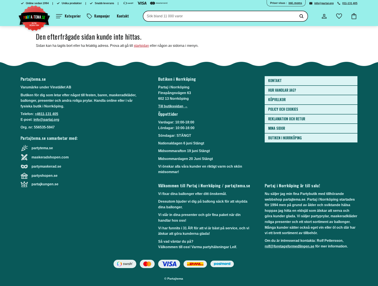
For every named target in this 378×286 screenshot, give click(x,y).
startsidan (141, 45)
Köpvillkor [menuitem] (277, 99)
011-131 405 (349, 3)
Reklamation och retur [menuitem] (286, 118)
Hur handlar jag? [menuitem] (282, 90)
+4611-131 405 (46, 114)
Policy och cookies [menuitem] (283, 109)
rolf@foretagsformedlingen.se (289, 246)
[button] (68, 16)
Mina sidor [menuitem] (276, 128)
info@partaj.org (324, 3)
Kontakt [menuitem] (123, 16)
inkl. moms (295, 3)
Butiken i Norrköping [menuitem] (285, 137)
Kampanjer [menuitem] (102, 16)
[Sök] (301, 16)
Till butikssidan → (173, 106)
